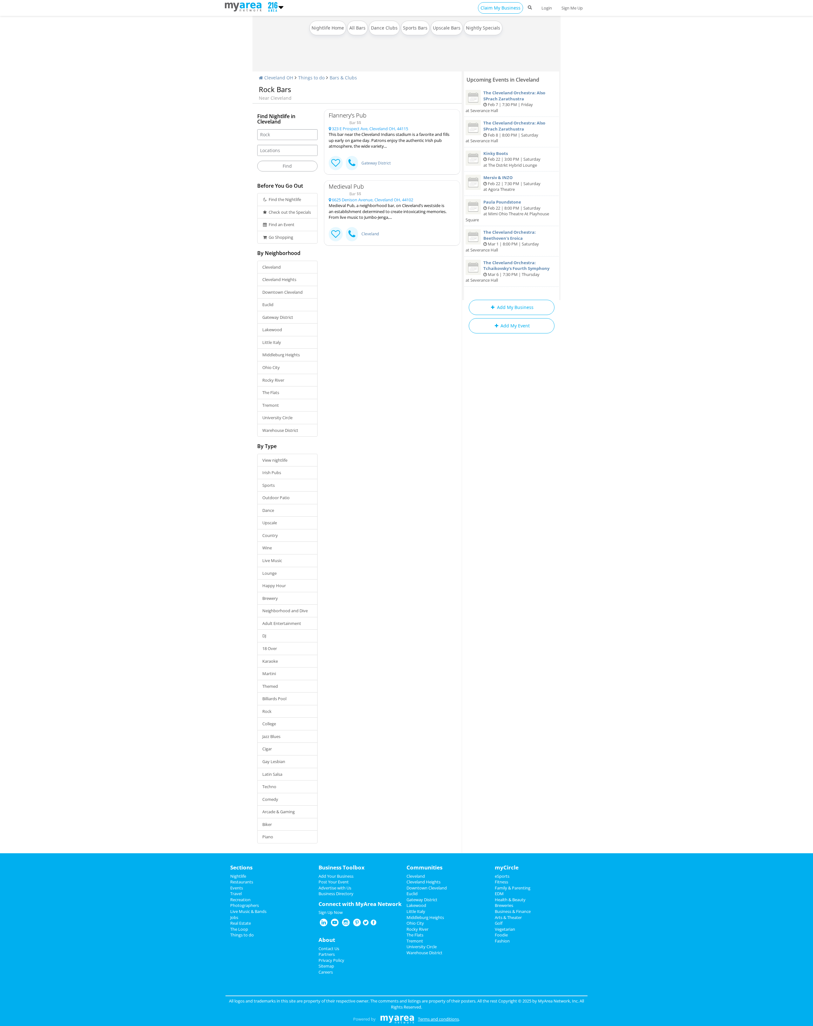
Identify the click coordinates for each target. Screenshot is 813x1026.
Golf (498, 923)
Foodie (501, 935)
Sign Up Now (331, 912)
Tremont (270, 405)
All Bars (357, 28)
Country (270, 535)
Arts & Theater (508, 917)
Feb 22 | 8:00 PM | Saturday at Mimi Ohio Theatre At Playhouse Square (507, 211)
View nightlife (274, 460)
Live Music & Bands (248, 911)
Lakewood (272, 329)
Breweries (504, 905)
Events (236, 888)
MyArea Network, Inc (558, 1001)
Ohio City (271, 367)
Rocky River (273, 380)
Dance (268, 510)
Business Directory (336, 893)
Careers (326, 972)
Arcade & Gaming (278, 812)
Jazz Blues (271, 736)
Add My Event (514, 326)
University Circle (277, 417)
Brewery (270, 598)
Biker (267, 824)
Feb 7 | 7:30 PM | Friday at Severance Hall (505, 101)
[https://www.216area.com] (245, 6)
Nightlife (238, 876)
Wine (267, 548)
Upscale (269, 523)
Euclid (267, 304)
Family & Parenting (512, 888)
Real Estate (240, 923)
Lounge (269, 573)
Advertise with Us (335, 888)
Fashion (502, 941)
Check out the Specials (289, 212)
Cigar (267, 749)
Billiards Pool (274, 698)
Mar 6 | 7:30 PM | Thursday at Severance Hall (507, 271)
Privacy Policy (331, 960)
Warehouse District (280, 430)
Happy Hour (274, 585)
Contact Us (329, 948)
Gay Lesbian (273, 761)
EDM (499, 893)
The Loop (239, 929)
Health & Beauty (510, 899)
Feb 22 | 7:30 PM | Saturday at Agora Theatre (512, 183)
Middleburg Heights (281, 355)
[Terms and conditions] (397, 1019)
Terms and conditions (438, 1019)
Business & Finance (513, 911)
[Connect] (336, 163)
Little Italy (271, 342)
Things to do (311, 78)
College (269, 724)
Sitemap (326, 966)
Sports (268, 485)
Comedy (270, 799)
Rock (267, 711)
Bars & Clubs (343, 78)
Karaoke (270, 661)
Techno (269, 786)
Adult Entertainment (281, 623)
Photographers (244, 905)
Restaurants (241, 882)
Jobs (234, 917)
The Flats (270, 392)
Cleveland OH (278, 78)
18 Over (269, 648)
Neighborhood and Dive (285, 611)
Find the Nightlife (284, 199)
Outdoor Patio (276, 497)
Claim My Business (500, 8)
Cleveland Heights (279, 279)
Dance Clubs (384, 28)
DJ (264, 636)
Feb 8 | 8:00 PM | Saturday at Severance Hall (505, 132)
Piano (267, 837)
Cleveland (271, 267)
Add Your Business (336, 876)
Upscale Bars (446, 28)
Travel (236, 893)
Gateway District (277, 317)
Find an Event (281, 224)
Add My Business (515, 307)
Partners (327, 954)
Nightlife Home (328, 28)
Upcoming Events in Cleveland (503, 79)
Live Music (272, 560)
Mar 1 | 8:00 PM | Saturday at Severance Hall (502, 241)
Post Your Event (334, 882)
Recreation (240, 899)
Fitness (501, 882)
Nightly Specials (483, 28)
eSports (502, 876)
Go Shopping (280, 237)
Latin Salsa (272, 774)
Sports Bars (415, 28)
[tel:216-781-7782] (352, 163)
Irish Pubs (271, 472)
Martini (269, 673)
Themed (270, 686)
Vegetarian (505, 929)
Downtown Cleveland (282, 292)
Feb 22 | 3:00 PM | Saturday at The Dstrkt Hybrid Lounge (512, 159)
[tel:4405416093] (352, 234)
